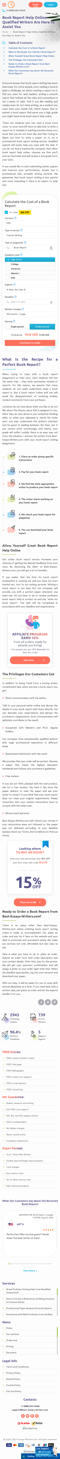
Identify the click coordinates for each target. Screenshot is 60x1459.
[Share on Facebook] (41, 1002)
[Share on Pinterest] (55, 1002)
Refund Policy (13, 1379)
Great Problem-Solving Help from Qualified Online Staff (28, 1291)
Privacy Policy (13, 1373)
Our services (12, 1334)
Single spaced (17, 327)
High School (16, 260)
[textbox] (29, 302)
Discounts (11, 1353)
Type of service (12, 230)
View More (29, 1271)
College (14, 264)
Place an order (28, 902)
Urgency (8, 285)
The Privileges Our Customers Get (25, 60)
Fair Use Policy (13, 1391)
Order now (35, 5)
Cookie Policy (13, 1385)
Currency (9, 218)
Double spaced (42, 327)
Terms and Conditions (17, 1367)
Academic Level (12, 255)
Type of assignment (14, 243)
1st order (19, 212)
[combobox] (30, 248)
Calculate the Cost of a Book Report (26, 48)
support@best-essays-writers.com (30, 1410)
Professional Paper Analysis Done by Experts (29, 1308)
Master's (15, 273)
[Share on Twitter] (48, 1002)
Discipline (9, 297)
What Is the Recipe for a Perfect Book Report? (31, 52)
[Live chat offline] (46, 1451)
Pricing (9, 1346)
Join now (28, 660)
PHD (13, 278)
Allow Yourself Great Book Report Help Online (31, 56)
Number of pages (13, 309)
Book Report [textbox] (18, 248)
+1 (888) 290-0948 (15, 10)
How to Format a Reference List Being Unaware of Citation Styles (30, 1300)
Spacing (8, 321)
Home (9, 1328)
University (15, 269)
